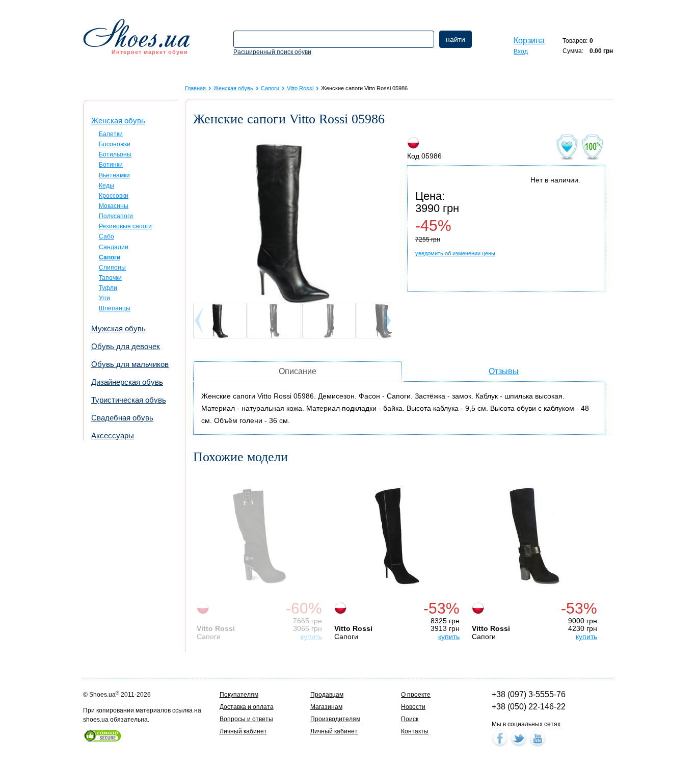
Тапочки (110, 277)
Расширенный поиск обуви (272, 52)
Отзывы (504, 371)
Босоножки (114, 144)
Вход (521, 51)
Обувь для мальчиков (130, 364)
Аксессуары (112, 435)
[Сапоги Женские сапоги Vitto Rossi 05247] (397, 536)
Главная (195, 88)
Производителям (335, 719)
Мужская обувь (118, 328)
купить (311, 636)
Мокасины (113, 205)
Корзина (529, 40)
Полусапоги (116, 216)
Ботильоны (115, 154)
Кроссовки (113, 195)
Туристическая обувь (128, 399)
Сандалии (113, 247)
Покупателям (239, 694)
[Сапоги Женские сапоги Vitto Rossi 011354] (534, 536)
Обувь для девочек (125, 346)
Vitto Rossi (300, 88)
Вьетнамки (114, 175)
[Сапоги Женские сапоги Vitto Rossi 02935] (259, 536)
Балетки (111, 134)
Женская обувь (118, 120)
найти (455, 39)
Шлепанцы (114, 308)
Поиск (409, 719)
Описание (297, 371)
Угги (104, 298)
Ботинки (111, 164)
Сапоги (270, 88)
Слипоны (112, 267)
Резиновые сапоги (125, 226)
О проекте (416, 694)
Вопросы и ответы (246, 719)
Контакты (415, 731)
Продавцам (326, 694)
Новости (413, 706)
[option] (262, 556)
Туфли (108, 288)
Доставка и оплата (247, 706)
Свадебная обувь (122, 417)
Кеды (106, 185)
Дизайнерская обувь (127, 382)
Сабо (106, 236)
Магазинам (326, 706)
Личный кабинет (243, 731)
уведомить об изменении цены (455, 253)
